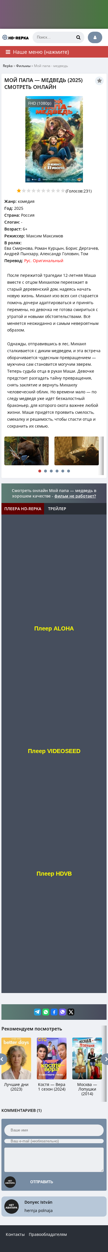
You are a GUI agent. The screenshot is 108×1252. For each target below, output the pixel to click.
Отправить (41, 1182)
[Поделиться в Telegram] (37, 1012)
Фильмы (23, 65)
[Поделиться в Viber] (62, 1012)
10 (62, 190)
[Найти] (78, 37)
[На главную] (14, 37)
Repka (8, 65)
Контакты (15, 1234)
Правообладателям (48, 1234)
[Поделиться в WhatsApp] (45, 1012)
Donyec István (38, 1202)
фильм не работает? (75, 496)
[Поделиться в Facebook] (54, 1012)
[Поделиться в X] (70, 1012)
